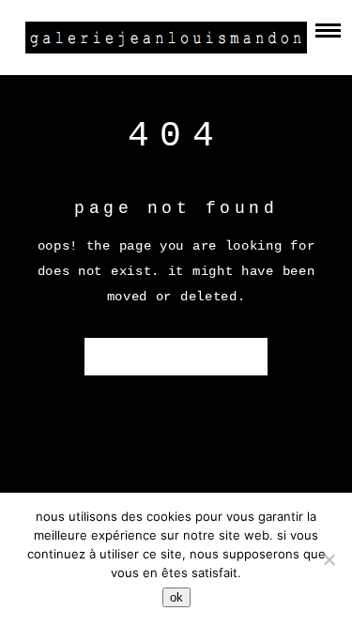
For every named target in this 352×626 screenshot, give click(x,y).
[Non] (328, 559)
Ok (176, 597)
